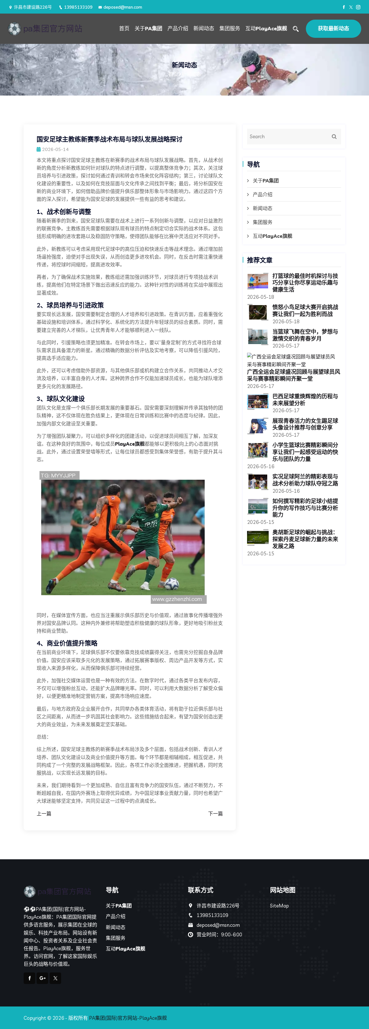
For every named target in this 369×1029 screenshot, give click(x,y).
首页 (124, 28)
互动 (266, 28)
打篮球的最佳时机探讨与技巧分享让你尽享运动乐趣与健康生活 (305, 282)
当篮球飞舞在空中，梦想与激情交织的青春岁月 (305, 335)
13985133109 (78, 7)
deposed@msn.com (122, 7)
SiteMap (279, 906)
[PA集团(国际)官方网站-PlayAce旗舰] (49, 29)
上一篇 (44, 813)
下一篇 (215, 813)
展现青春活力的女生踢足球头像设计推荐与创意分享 (305, 424)
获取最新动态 (333, 28)
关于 (148, 28)
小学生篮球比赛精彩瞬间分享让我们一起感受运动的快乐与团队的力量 (305, 452)
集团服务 (229, 28)
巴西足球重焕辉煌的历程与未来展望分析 (305, 400)
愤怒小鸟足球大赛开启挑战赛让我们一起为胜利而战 (305, 311)
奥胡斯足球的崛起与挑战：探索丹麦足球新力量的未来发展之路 (305, 539)
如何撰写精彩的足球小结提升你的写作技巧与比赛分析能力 (305, 508)
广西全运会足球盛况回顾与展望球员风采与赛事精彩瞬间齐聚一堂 (293, 375)
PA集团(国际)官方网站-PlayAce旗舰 (128, 1018)
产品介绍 (177, 28)
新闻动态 (203, 28)
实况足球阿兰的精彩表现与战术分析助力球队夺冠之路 (305, 480)
